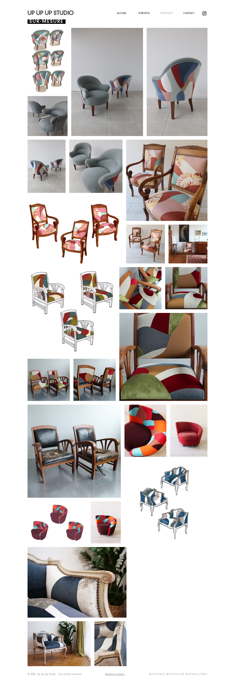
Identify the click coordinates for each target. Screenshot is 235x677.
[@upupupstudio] (204, 13)
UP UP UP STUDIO (51, 13)
